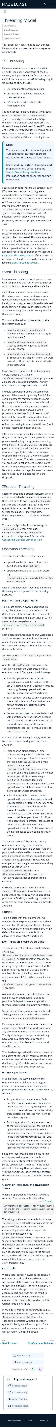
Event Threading (11, 30)
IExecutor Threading (12, 34)
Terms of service (14, 1420)
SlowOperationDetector (41, 1343)
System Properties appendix (21, 172)
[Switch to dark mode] (44, 4)
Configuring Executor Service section (22, 539)
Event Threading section (24, 262)
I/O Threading (10, 25)
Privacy (30, 1420)
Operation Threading (13, 38)
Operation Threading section (17, 255)
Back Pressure (10, 1343)
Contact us (43, 1420)
